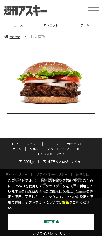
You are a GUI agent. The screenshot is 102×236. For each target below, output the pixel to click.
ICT (79, 149)
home (15, 36)
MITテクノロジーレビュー (66, 161)
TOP (15, 144)
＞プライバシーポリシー (51, 234)
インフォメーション (51, 154)
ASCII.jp (29, 161)
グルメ (34, 149)
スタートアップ (58, 149)
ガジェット (40, 25)
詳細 (65, 202)
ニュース (53, 144)
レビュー (32, 144)
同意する (51, 221)
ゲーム (75, 25)
